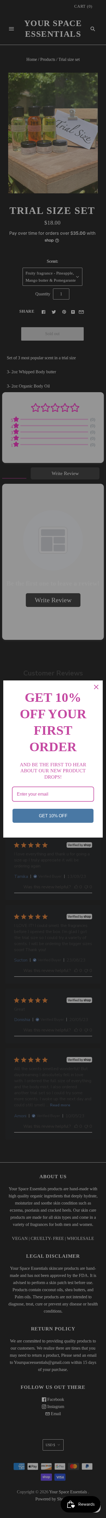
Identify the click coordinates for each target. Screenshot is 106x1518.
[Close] (96, 687)
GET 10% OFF (53, 815)
